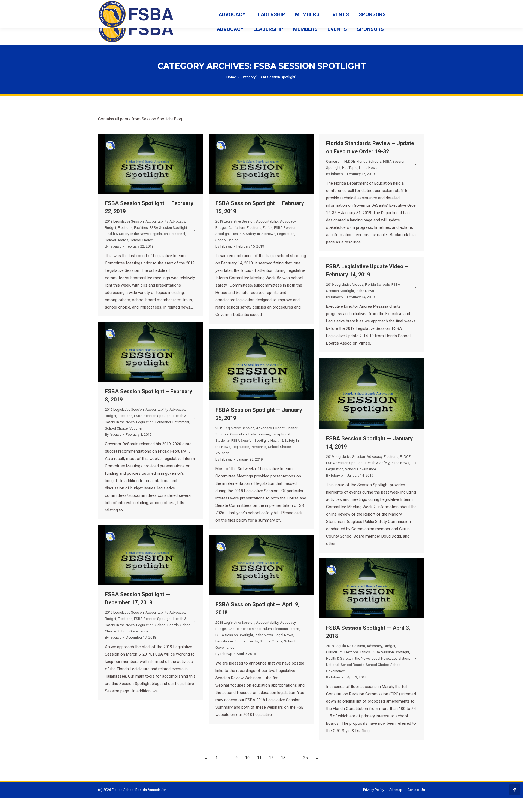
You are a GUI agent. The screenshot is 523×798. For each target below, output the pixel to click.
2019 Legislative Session (124, 221)
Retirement (180, 422)
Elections (125, 228)
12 (271, 757)
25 (305, 757)
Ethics (267, 228)
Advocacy (177, 221)
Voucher (135, 428)
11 (259, 757)
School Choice (141, 240)
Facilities (141, 228)
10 (247, 757)
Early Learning (259, 434)
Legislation (159, 234)
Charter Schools (241, 629)
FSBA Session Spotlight (168, 228)
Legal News (284, 635)
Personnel (177, 234)
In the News (139, 234)
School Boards (116, 240)
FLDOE (349, 161)
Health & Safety (117, 234)
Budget (110, 228)
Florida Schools (369, 161)
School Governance (360, 469)
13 (283, 757)
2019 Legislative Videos (344, 284)
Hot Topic (349, 168)
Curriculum (237, 228)
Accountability (156, 221)
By (113, 246)
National (332, 665)
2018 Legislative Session (234, 622)
